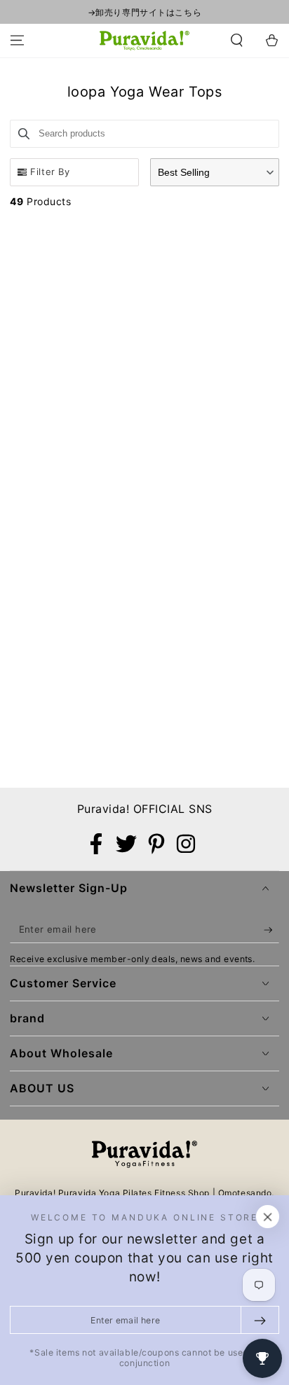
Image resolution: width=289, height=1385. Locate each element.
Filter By (49, 171)
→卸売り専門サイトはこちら (144, 12)
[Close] (268, 1217)
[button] (237, 40)
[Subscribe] (271, 930)
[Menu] (17, 40)
